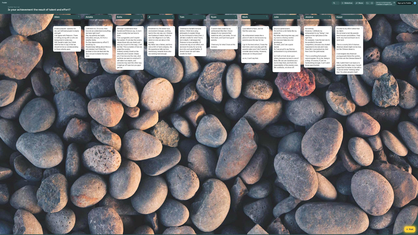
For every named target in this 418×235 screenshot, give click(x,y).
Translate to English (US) (384, 4)
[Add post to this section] (67, 23)
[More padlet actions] (372, 3)
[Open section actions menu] (78, 16)
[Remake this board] (367, 3)
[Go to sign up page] (415, 3)
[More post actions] (80, 27)
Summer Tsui (12, 7)
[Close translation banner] (394, 2)
